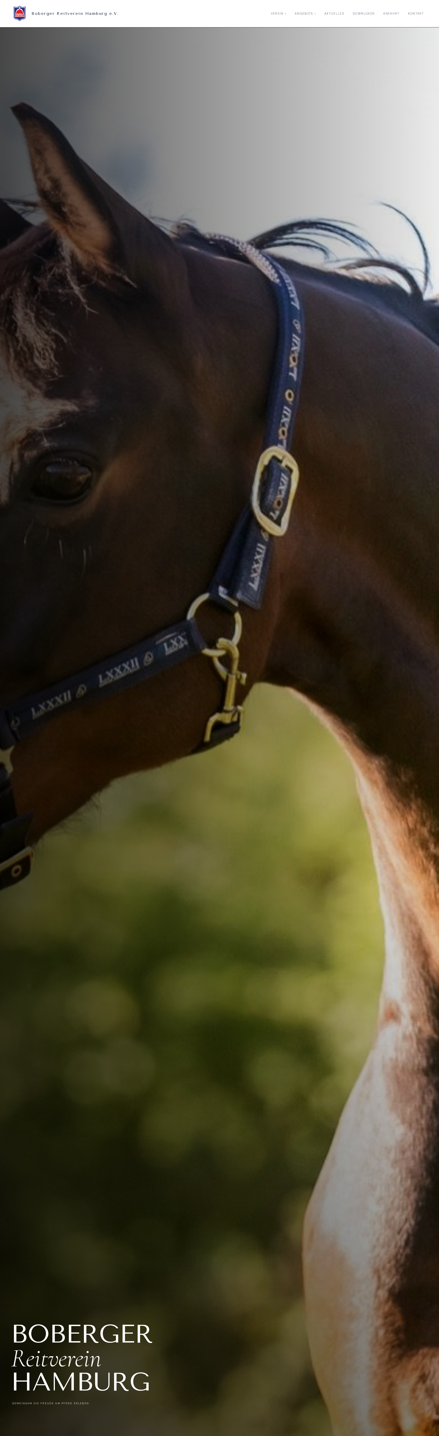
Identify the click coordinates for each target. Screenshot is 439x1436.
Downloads (364, 14)
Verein (278, 14)
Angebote (305, 14)
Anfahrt (391, 14)
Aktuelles (334, 14)
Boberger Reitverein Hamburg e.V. (75, 13)
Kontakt (416, 14)
